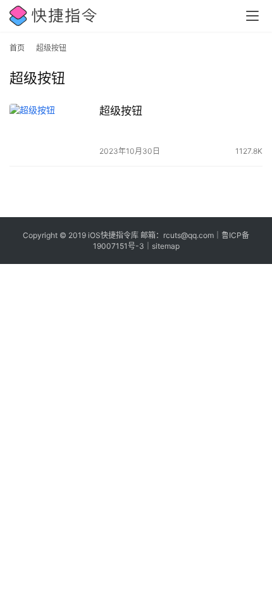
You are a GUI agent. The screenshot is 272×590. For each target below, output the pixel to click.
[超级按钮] (51, 130)
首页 (17, 48)
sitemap (166, 246)
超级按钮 (120, 110)
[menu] (252, 15)
